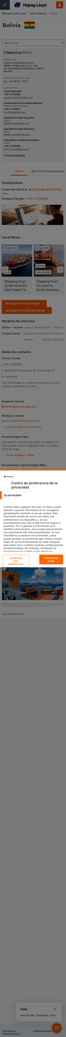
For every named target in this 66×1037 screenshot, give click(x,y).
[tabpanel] (33, 535)
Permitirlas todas (51, 559)
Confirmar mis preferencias (16, 561)
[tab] (33, 495)
